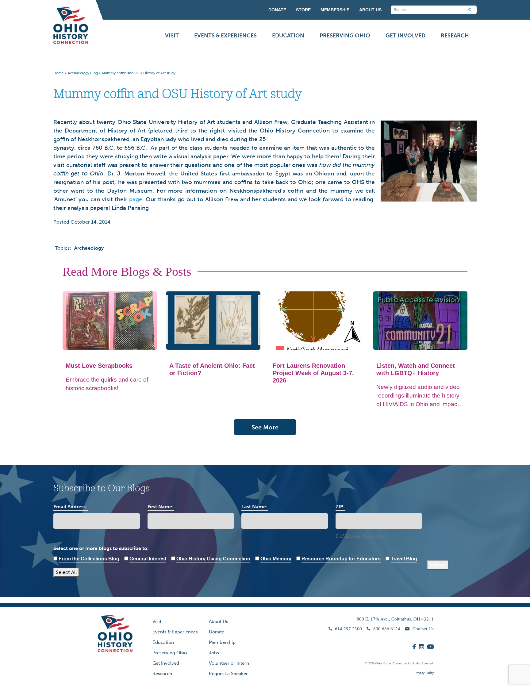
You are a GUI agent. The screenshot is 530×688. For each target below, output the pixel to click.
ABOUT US (370, 9)
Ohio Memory (275, 558)
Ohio (378, 663)
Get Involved (405, 35)
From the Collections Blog (89, 558)
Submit (437, 565)
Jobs (214, 652)
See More (265, 427)
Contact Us (423, 628)
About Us (218, 621)
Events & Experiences (225, 35)
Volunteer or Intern (229, 663)
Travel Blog (404, 558)
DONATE (277, 9)
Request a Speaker (228, 673)
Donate (216, 632)
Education (288, 35)
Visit (172, 35)
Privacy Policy (424, 673)
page (135, 199)
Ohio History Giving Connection (213, 558)
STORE (303, 9)
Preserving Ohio (345, 35)
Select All (66, 572)
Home (58, 73)
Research (455, 35)
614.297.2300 (348, 628)
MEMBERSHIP (335, 9)
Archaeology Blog (83, 73)
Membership (222, 642)
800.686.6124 (386, 628)
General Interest (147, 558)
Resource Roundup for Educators (341, 558)
